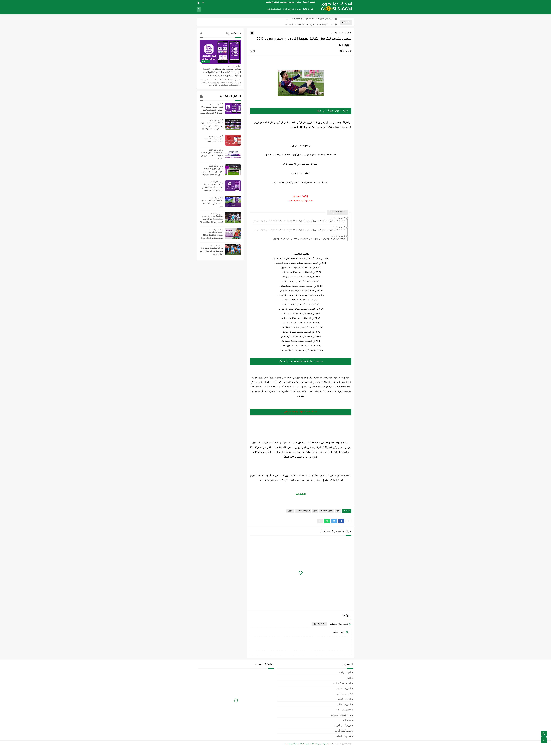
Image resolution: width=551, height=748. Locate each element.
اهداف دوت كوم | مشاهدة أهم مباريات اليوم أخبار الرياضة (307, 744)
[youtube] (198, 2)
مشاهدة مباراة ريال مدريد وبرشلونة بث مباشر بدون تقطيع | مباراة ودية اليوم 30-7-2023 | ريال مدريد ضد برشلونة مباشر (211, 219)
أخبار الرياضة (308, 9)
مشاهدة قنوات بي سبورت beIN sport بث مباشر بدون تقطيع (212, 156)
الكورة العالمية (326, 511)
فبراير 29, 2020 (337, 218)
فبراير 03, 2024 (215, 136)
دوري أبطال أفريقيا (342, 725)
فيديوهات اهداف (303, 511)
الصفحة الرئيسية (309, 2)
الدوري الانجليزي (343, 698)
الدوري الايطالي (344, 704)
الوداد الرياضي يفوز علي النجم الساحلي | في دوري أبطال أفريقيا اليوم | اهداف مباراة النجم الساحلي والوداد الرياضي (299, 221)
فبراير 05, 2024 (215, 197)
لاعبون (290, 511)
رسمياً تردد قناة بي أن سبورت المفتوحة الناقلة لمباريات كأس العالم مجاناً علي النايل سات (212, 235)
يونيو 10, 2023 (215, 245)
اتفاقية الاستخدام (272, 2)
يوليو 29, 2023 (215, 213)
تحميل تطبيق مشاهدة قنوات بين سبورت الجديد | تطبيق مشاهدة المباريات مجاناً (212, 172)
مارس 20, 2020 (215, 166)
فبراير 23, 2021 (215, 150)
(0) (251, 51)
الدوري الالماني (344, 693)
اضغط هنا (300, 494)
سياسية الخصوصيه (287, 2)
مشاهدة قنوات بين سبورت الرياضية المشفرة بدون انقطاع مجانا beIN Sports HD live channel (211, 126)
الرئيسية (345, 33)
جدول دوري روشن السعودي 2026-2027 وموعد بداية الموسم (309, 18)
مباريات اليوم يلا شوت (292, 9)
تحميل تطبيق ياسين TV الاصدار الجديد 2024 (213, 140)
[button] (341, 521)
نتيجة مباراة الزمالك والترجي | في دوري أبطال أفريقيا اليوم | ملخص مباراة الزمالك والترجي (309, 239)
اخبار (333, 33)
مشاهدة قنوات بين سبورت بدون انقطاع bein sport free (211, 204)
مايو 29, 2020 (216, 182)
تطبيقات (347, 720)
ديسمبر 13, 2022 (214, 229)
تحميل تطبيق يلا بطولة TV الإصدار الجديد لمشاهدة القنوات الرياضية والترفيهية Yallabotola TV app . (221, 72)
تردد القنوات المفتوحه (341, 714)
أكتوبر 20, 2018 (215, 120)
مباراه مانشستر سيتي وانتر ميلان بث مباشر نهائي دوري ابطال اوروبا (211, 251)
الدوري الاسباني (343, 688)
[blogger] (203, 2)
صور (315, 511)
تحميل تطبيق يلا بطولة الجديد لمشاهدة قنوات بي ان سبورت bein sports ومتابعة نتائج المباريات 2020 (211, 188)
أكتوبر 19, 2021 (233, 66)
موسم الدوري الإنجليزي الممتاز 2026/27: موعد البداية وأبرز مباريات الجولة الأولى (302, 24)
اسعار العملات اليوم (342, 683)
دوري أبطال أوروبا (343, 730)
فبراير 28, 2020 (337, 236)
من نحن (299, 2)
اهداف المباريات (274, 9)
